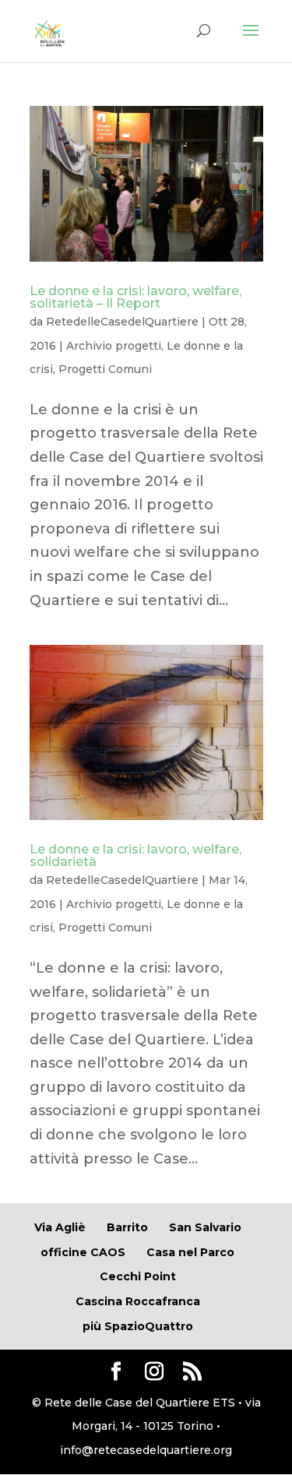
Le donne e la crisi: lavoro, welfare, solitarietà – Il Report (135, 297)
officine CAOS (82, 1252)
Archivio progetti (113, 346)
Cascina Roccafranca (138, 1301)
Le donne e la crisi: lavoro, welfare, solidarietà (135, 855)
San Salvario (205, 1227)
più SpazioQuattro (138, 1326)
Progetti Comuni (105, 369)
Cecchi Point (138, 1276)
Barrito (127, 1227)
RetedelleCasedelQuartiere (122, 322)
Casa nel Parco (190, 1252)
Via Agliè (60, 1227)
